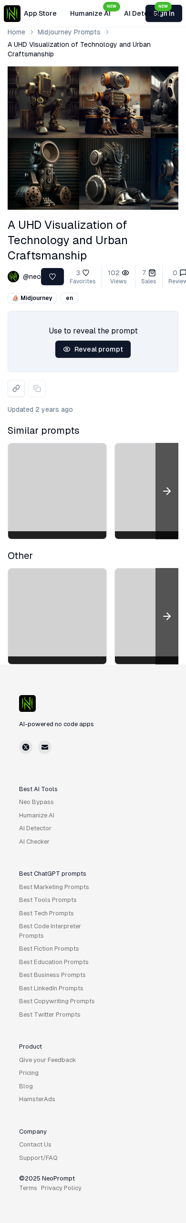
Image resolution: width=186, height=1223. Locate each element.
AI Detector (146, 10)
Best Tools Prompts (48, 899)
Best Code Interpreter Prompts (50, 931)
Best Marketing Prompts (54, 886)
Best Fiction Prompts (49, 948)
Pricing (29, 1072)
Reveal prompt (98, 349)
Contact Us (35, 1144)
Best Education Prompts (54, 962)
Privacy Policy (61, 1187)
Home (16, 32)
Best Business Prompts (52, 974)
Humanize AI (93, 10)
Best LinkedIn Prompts (51, 988)
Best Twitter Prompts (50, 1014)
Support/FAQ (38, 1157)
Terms (28, 1187)
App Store (40, 13)
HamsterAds (37, 1099)
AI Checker (34, 841)
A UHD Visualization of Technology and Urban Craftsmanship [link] (79, 49)
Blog (26, 1086)
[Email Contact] (45, 747)
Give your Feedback (47, 1059)
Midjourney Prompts (69, 32)
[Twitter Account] (25, 747)
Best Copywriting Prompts (57, 1001)
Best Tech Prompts (46, 913)
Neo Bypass (36, 801)
